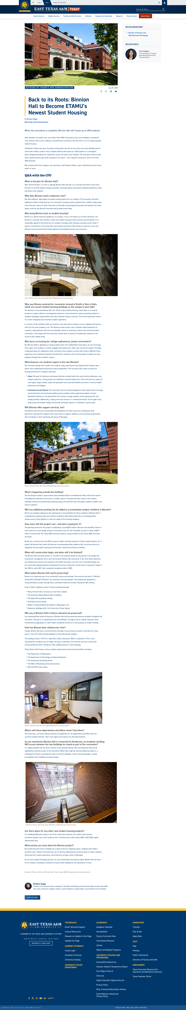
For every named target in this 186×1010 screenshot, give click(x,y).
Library (99, 945)
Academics (101, 922)
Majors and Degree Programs (108, 950)
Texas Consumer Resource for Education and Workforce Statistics (147, 970)
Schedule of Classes (73, 955)
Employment (139, 965)
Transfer (136, 927)
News (47, 2)
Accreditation (101, 931)
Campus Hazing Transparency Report (112, 966)
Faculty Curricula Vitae (106, 936)
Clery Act (100, 976)
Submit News (145, 16)
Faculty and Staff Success (72, 16)
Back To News (32, 897)
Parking (136, 950)
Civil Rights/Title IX (104, 971)
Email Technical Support (75, 927)
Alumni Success (38, 16)
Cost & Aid (137, 931)
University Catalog (73, 959)
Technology (71, 922)
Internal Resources (73, 931)
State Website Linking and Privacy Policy (107, 995)
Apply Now (137, 936)
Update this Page (72, 940)
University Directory (41, 943)
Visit (135, 941)
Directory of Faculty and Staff (145, 959)
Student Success (53, 16)
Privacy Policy (102, 985)
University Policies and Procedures (108, 956)
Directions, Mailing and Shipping (131, 1008)
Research (119, 16)
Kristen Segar (32, 119)
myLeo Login (70, 950)
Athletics (88, 16)
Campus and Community (59, 2)
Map (134, 946)
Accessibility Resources (106, 962)
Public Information (140, 955)
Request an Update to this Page (78, 936)
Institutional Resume (105, 940)
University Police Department (73, 966)
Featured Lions (132, 16)
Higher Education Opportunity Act (110, 980)
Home (39, 2)
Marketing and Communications (36, 122)
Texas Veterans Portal (142, 976)
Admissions (138, 922)
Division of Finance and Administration (49, 88)
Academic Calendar (104, 927)
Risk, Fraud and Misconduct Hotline (111, 989)
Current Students (74, 946)
